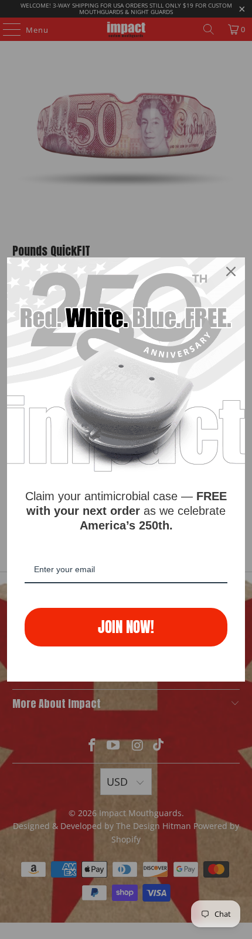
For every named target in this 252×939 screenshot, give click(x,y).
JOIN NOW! (126, 627)
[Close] (231, 271)
